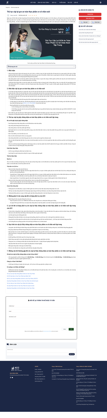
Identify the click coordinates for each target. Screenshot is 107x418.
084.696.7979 (90, 18)
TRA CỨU (70, 2)
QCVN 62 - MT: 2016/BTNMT (29, 103)
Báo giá (85, 22)
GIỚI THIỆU (33, 2)
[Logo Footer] (16, 369)
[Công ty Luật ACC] (7, 2)
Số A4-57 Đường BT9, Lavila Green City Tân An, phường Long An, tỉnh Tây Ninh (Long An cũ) (86, 390)
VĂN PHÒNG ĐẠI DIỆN (80, 373)
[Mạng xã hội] (10, 377)
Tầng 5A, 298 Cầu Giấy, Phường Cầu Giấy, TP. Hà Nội (85, 396)
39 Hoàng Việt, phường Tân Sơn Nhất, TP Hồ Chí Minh (19, 375)
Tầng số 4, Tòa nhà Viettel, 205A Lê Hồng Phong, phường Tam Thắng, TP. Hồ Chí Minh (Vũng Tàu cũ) (86, 393)
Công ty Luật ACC (13, 15)
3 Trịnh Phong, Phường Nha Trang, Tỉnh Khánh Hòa (85, 404)
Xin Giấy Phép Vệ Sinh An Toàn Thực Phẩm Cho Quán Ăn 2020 (20, 285)
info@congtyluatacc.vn (41, 378)
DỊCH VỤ (54, 2)
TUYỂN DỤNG (62, 2)
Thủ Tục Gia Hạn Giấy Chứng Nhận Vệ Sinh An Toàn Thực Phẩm (21, 273)
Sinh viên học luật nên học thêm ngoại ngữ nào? (88, 42)
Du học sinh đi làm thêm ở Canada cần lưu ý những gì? (90, 36)
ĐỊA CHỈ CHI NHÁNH (55, 373)
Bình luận (72, 354)
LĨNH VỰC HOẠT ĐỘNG (43, 2)
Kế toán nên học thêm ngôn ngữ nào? (86, 39)
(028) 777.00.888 (42, 376)
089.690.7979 (39, 381)
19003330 (90, 14)
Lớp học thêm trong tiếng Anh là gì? (86, 32)
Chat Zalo (97, 22)
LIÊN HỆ (76, 2)
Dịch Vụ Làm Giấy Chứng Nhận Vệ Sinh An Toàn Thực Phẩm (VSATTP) (22, 278)
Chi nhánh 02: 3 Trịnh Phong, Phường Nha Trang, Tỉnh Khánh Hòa (63, 379)
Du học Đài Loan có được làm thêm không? (87, 29)
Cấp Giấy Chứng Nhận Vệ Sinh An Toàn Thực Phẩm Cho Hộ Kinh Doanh (22, 281)
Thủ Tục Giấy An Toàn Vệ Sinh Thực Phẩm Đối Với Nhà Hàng (20, 283)
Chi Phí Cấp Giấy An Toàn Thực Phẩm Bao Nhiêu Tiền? (19, 276)
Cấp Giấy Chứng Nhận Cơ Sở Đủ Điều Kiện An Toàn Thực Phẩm (20, 288)
